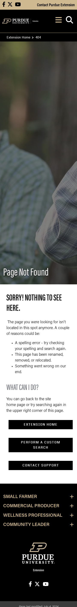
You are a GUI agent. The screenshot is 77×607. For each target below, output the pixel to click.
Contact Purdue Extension (56, 5)
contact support (40, 465)
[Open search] (69, 21)
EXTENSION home (41, 424)
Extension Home (18, 37)
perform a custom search (40, 444)
